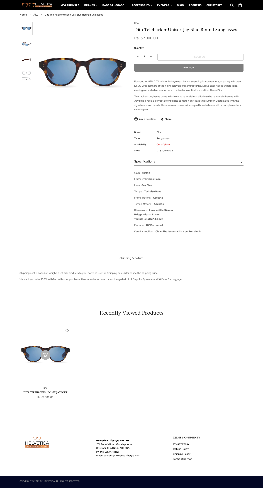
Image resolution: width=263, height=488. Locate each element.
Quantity (139, 47)
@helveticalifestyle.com (126, 455)
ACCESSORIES (141, 5)
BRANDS (89, 5)
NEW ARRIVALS (69, 5)
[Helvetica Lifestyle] (37, 5)
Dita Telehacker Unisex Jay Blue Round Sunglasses (45, 392)
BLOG (180, 5)
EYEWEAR (163, 5)
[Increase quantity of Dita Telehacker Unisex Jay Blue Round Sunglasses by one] (150, 56)
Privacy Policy (181, 444)
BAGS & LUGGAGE (113, 5)
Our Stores (214, 5)
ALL (35, 14)
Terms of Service (182, 459)
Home (23, 14)
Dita (159, 132)
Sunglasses (163, 138)
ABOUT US (195, 5)
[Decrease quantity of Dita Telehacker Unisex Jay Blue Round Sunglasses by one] (137, 56)
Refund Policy (181, 449)
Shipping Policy (182, 454)
